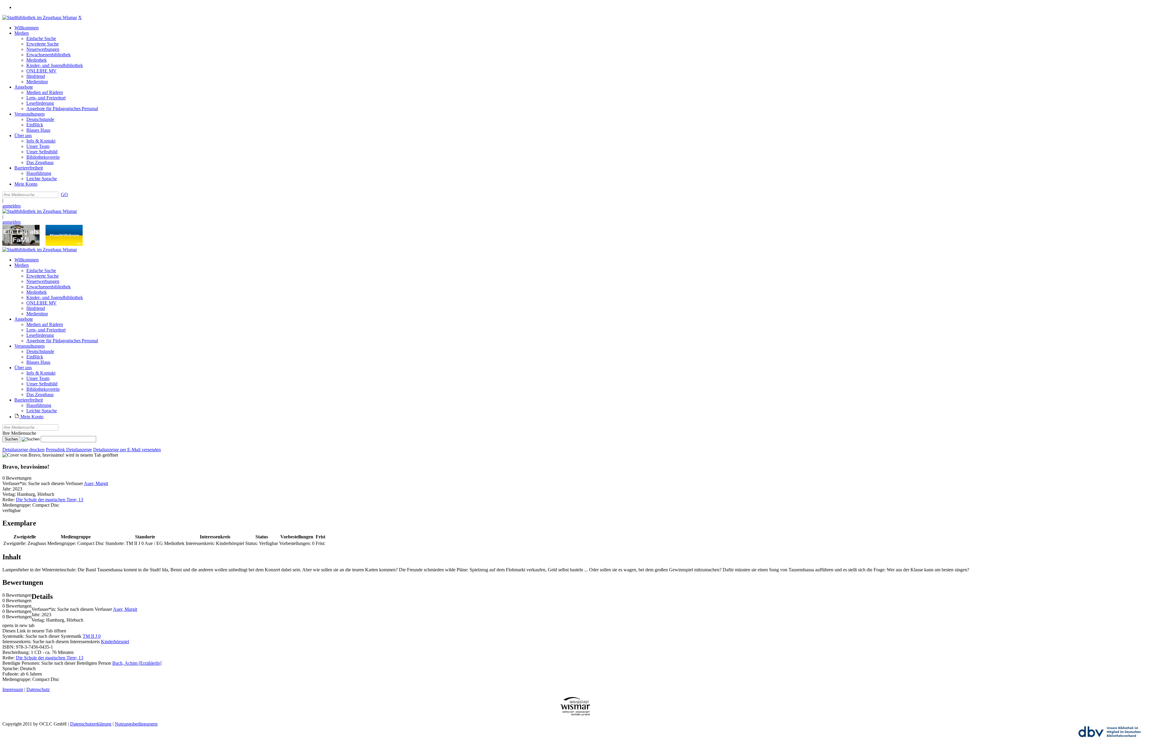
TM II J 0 (92, 636)
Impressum (12, 689)
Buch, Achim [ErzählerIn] (136, 663)
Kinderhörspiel (115, 641)
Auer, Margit (96, 483)
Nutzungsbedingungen (136, 723)
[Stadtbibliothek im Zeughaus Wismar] (39, 17)
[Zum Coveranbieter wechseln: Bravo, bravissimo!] (33, 455)
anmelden (11, 205)
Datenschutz (38, 689)
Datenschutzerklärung (90, 723)
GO (64, 194)
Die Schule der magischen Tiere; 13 (49, 499)
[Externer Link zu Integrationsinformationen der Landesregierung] (64, 244)
